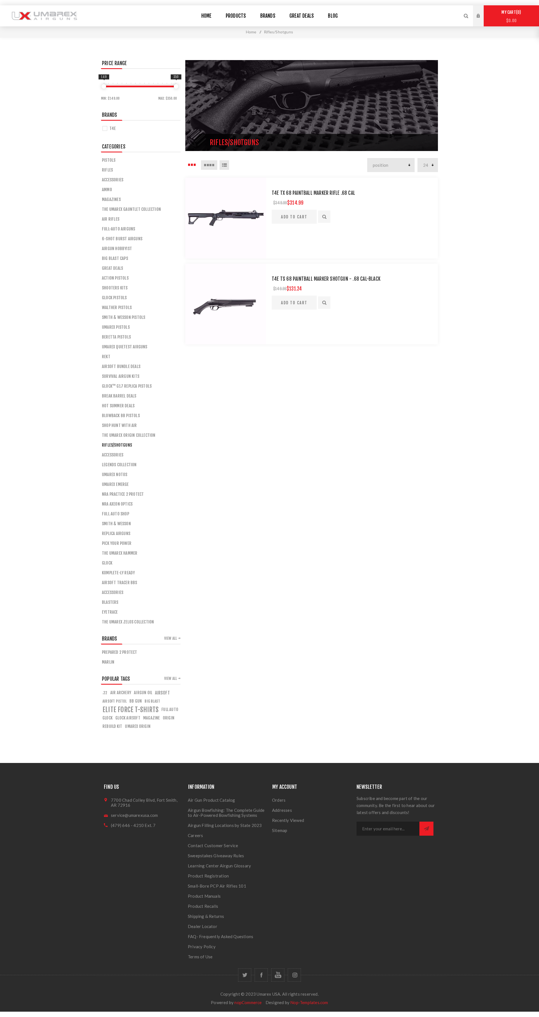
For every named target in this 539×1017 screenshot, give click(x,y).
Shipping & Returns (206, 916)
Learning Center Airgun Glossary (219, 865)
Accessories (112, 179)
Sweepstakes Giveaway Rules (216, 855)
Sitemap (279, 830)
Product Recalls (203, 906)
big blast (152, 701)
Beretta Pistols (116, 337)
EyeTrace (110, 612)
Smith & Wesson (116, 523)
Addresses (282, 810)
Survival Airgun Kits (120, 376)
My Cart (510, 16)
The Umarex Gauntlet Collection (131, 209)
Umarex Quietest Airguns (124, 346)
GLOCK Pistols (114, 297)
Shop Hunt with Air (119, 425)
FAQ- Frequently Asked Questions (220, 936)
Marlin (108, 662)
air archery (120, 692)
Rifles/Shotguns (117, 445)
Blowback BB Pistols (121, 415)
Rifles (107, 170)
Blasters (110, 602)
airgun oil (143, 692)
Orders (279, 800)
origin (168, 718)
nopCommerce (248, 1002)
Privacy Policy (202, 946)
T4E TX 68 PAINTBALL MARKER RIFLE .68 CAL (313, 193)
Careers (195, 835)
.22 (105, 692)
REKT (106, 356)
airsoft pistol (114, 701)
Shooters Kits (115, 288)
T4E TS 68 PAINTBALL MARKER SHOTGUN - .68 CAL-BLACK (326, 279)
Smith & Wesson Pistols (123, 317)
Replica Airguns (116, 533)
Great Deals (112, 268)
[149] (104, 86)
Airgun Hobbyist (117, 248)
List (224, 165)
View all (170, 638)
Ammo (107, 189)
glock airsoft (127, 718)
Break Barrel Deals (119, 396)
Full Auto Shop (115, 514)
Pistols (108, 160)
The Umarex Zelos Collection (128, 622)
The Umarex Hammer (119, 553)
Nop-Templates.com (309, 1002)
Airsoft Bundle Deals (121, 366)
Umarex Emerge (115, 484)
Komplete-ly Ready (118, 572)
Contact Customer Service (213, 845)
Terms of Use (200, 956)
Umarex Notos (114, 474)
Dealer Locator (202, 926)
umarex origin (137, 726)
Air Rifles (110, 219)
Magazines (111, 199)
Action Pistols (115, 278)
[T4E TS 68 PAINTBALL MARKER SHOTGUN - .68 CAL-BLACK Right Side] (225, 304)
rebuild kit (112, 726)
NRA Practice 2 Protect (123, 494)
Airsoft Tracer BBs (119, 582)
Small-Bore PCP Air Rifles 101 (217, 885)
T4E (112, 128)
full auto (169, 709)
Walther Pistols (117, 307)
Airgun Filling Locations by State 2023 (225, 825)
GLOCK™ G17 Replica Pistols (127, 386)
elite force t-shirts (130, 709)
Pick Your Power (116, 543)
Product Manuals (204, 896)
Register (482, 21)
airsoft (162, 693)
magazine (151, 718)
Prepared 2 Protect (119, 652)
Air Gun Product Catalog (211, 800)
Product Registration (208, 875)
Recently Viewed (288, 820)
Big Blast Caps (115, 258)
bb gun (135, 701)
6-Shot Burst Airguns (122, 238)
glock (107, 718)
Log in (482, 10)
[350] (176, 86)
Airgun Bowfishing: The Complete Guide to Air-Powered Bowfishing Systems (226, 813)
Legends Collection (119, 464)
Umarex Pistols (116, 327)
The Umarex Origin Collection (129, 435)
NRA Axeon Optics (117, 504)
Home (251, 31)
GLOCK (107, 563)
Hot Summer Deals (118, 405)
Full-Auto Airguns (118, 229)
